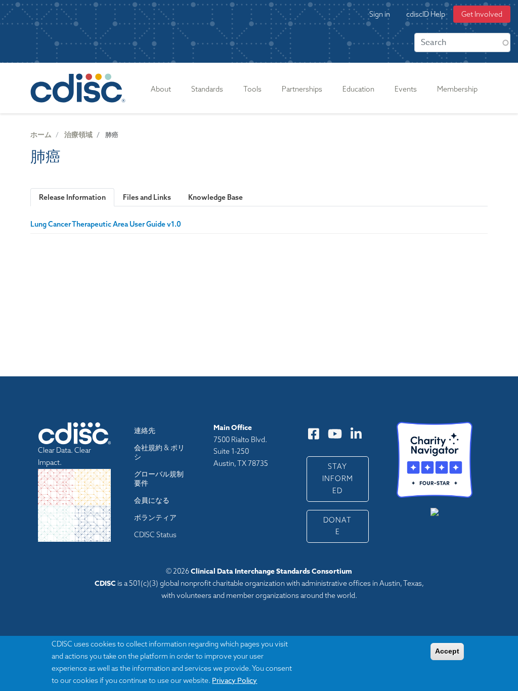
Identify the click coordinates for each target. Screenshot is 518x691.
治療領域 (78, 134)
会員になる (151, 500)
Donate (337, 526)
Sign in (379, 14)
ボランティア (155, 517)
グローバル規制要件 (159, 478)
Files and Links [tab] (147, 197)
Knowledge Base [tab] (215, 197)
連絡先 (144, 430)
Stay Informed (337, 478)
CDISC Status (155, 534)
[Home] (80, 88)
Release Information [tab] (72, 197)
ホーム (41, 134)
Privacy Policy (234, 680)
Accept (447, 651)
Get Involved (481, 14)
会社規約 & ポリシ (159, 452)
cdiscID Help (425, 14)
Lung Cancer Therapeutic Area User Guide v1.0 (105, 224)
